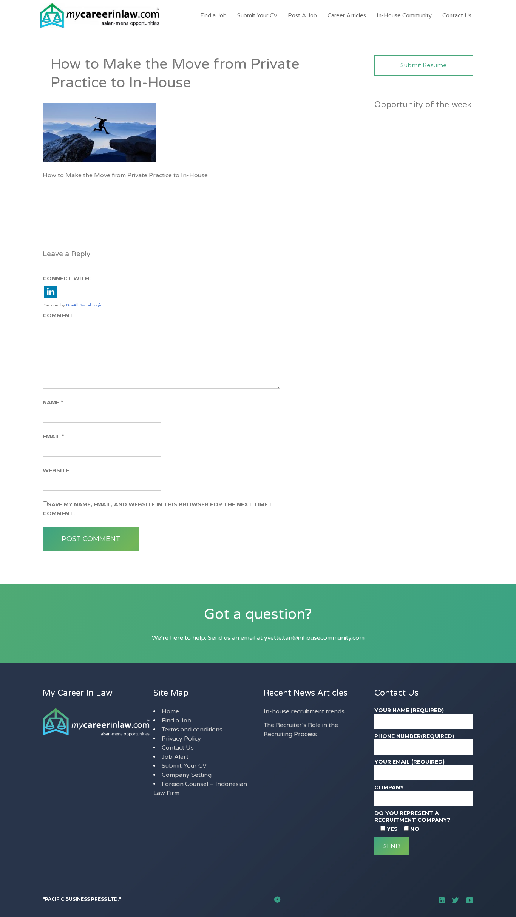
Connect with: (67, 278)
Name (53, 402)
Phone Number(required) (414, 736)
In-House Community (404, 15)
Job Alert (175, 757)
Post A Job (302, 15)
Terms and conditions (192, 729)
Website (56, 470)
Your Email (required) (409, 761)
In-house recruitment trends (304, 711)
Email (53, 436)
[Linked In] (442, 900)
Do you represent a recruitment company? (412, 816)
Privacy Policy (181, 738)
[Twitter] (455, 900)
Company (389, 787)
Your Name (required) (409, 710)
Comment (58, 315)
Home (170, 711)
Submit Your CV (257, 15)
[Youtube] (469, 900)
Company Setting (187, 775)
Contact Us (456, 15)
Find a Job (213, 15)
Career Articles (347, 15)
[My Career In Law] (94, 15)
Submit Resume (423, 65)
